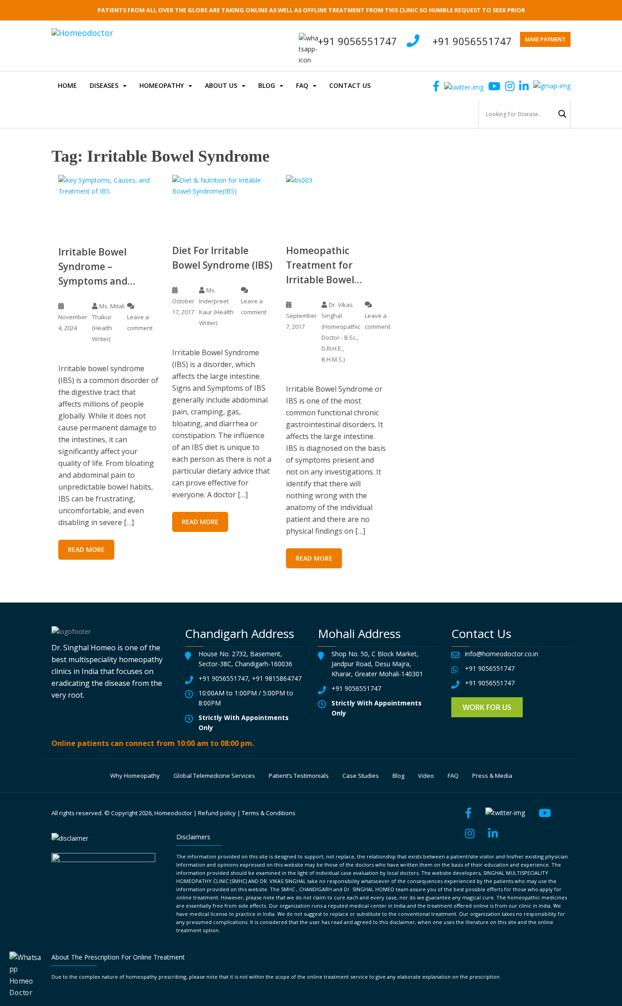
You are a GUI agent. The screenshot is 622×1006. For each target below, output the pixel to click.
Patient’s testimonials (299, 775)
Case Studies (360, 775)
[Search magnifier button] (562, 114)
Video (426, 775)
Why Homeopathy (135, 775)
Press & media (492, 775)
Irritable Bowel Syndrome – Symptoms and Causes (92, 266)
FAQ (302, 85)
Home (67, 85)
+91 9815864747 (276, 678)
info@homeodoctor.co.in (501, 653)
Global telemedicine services (214, 775)
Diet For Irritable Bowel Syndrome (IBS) (222, 257)
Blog (266, 85)
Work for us (487, 707)
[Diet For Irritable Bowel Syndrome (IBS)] (222, 202)
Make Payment (545, 39)
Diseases (104, 85)
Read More (86, 549)
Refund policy (217, 813)
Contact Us (350, 85)
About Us (221, 85)
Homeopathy (161, 85)
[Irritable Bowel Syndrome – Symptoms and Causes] (108, 203)
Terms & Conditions (269, 813)
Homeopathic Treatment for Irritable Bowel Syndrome (320, 265)
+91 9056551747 (472, 41)
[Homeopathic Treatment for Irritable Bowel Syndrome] (336, 202)
